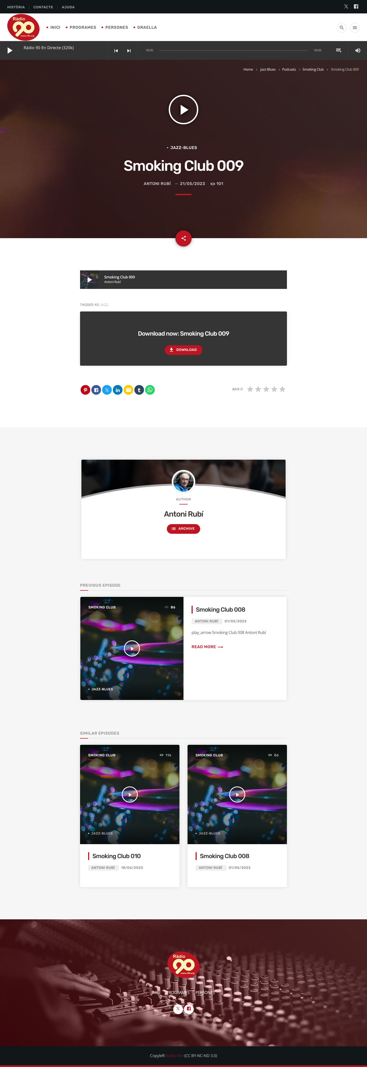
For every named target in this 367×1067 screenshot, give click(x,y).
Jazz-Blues (268, 69)
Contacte (43, 7)
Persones (116, 27)
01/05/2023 (236, 621)
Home (248, 69)
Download (183, 350)
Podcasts (289, 69)
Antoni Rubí (157, 183)
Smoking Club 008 (220, 609)
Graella (147, 27)
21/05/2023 (192, 183)
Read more (208, 646)
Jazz (104, 304)
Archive (183, 528)
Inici (55, 27)
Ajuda (68, 7)
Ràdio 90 (173, 1055)
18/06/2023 (132, 868)
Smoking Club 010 (116, 856)
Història (16, 7)
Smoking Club (313, 69)
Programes (83, 27)
